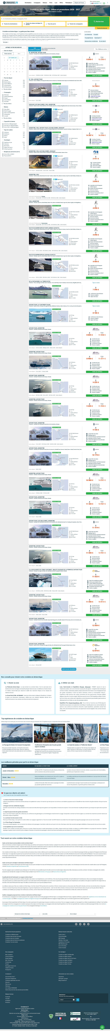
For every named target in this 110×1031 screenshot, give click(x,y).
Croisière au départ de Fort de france (67, 958)
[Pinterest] (88, 924)
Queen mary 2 (62, 934)
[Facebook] (76, 924)
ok (77, 999)
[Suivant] (105, 740)
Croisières (2, 918)
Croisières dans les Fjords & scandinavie (15, 940)
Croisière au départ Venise (65, 964)
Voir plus (5, 42)
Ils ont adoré (102, 41)
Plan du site (8, 984)
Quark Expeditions (74, 703)
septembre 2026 (13, 57)
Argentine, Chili (34, 174)
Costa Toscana (62, 947)
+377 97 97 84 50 (27, 1019)
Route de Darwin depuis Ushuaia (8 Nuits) (42, 254)
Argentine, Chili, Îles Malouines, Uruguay (42, 151)
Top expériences (89, 37)
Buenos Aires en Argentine (59, 871)
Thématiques (68, 2)
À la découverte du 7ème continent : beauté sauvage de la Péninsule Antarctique (55, 569)
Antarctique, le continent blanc (40, 304)
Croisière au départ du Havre (65, 962)
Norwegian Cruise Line (10, 965)
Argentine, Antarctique (38, 52)
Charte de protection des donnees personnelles (16, 989)
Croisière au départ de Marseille (66, 954)
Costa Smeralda (62, 936)
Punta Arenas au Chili (23, 866)
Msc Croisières (9, 954)
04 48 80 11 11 (25, 1011)
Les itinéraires (88, 34)
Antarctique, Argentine (36, 328)
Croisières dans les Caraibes (12, 938)
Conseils (96, 34)
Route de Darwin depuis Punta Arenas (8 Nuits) (44, 228)
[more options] (107, 2)
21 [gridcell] (4, 71)
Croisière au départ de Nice (65, 956)
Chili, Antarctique (36, 79)
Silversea (87, 687)
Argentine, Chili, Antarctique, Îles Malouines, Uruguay (46, 127)
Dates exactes (8, 53)
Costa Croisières (9, 956)
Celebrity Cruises (9, 967)
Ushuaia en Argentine (11, 866)
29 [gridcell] (7, 74)
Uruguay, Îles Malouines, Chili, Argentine (42, 104)
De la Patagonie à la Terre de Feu (39, 281)
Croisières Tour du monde (11, 942)
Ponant (82, 687)
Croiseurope (8, 962)
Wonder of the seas (63, 940)
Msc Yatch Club (9, 960)
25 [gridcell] (16, 71)
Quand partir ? (98, 37)
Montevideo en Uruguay (44, 871)
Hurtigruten (8, 969)
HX (81, 703)
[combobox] (44, 18)
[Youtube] (80, 924)
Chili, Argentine (34, 201)
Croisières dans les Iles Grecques (13, 936)
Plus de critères (7, 89)
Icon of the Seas (62, 945)
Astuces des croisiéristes (91, 41)
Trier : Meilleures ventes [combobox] (101, 49)
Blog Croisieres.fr (63, 980)
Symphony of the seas (64, 942)
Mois (19, 53)
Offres (61, 2)
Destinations (28, 2)
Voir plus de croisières (69, 669)
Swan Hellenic (43, 905)
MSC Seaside (62, 938)
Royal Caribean (8, 958)
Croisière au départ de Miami (65, 960)
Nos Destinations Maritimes (14, 918)
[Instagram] (84, 924)
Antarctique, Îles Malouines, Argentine (42, 520)
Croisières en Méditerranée (11, 934)
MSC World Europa (63, 944)
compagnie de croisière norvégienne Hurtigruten (28, 898)
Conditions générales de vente (12, 980)
